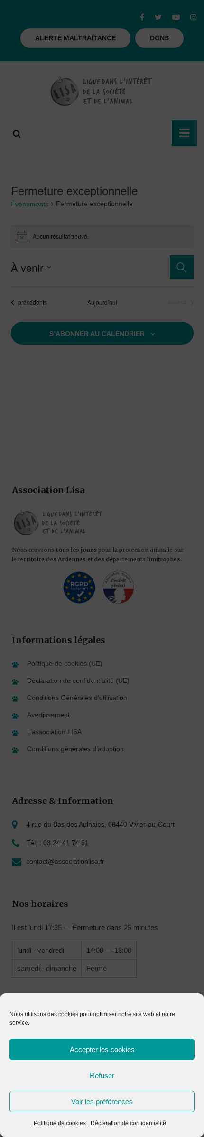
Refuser (102, 1076)
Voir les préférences (102, 1102)
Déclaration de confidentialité (128, 1123)
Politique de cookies (60, 1123)
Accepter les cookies (102, 1049)
